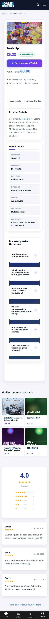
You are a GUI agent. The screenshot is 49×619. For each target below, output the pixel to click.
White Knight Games (21, 190)
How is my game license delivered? (24, 255)
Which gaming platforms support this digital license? (24, 272)
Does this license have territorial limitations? (24, 290)
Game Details (15, 101)
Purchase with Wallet (26, 63)
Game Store (12, 13)
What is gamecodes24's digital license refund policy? (24, 310)
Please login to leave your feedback (24, 604)
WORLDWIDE (17, 201)
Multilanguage (18, 212)
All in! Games (17, 179)
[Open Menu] (44, 4)
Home (4, 13)
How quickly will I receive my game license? (24, 329)
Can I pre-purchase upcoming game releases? (24, 347)
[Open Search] (38, 5)
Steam (14, 158)
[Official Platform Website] (19, 158)
